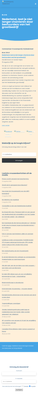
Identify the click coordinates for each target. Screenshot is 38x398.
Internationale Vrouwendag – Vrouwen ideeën (17, 289)
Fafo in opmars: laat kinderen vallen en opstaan (17, 234)
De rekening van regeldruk (10, 200)
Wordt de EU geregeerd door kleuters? (14, 185)
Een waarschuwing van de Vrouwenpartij (15, 251)
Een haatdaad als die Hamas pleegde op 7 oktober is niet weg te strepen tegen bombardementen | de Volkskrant (19, 225)
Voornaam (19, 370)
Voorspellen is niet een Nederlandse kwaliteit (16, 206)
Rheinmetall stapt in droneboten (13, 282)
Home (9, 346)
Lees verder (6, 125)
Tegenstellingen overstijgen (11, 303)
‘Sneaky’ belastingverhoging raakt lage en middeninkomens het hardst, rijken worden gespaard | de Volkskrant (16, 312)
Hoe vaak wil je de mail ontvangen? (11, 386)
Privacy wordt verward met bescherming (15, 179)
